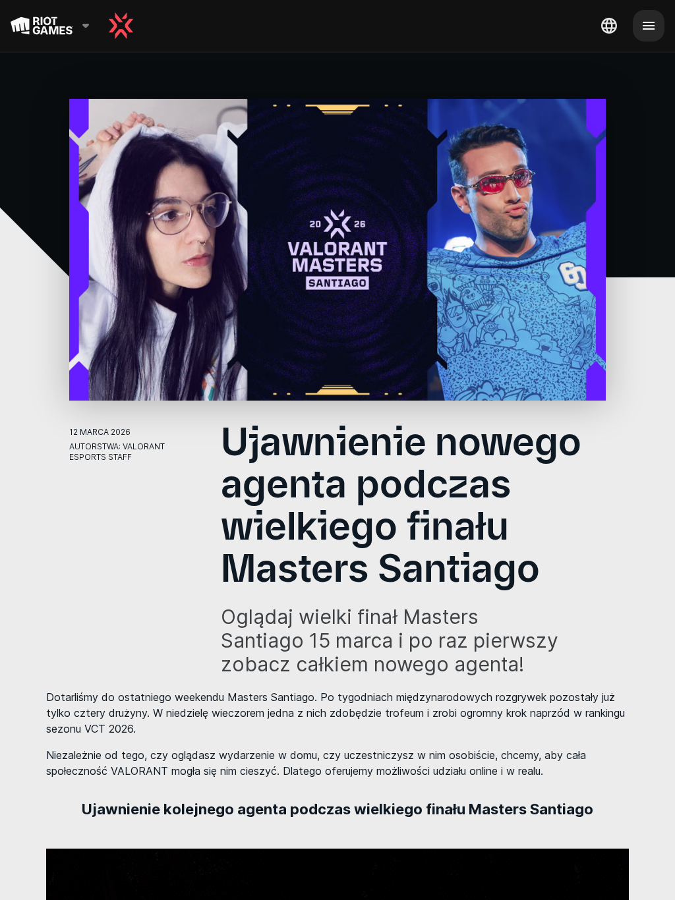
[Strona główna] (121, 26)
